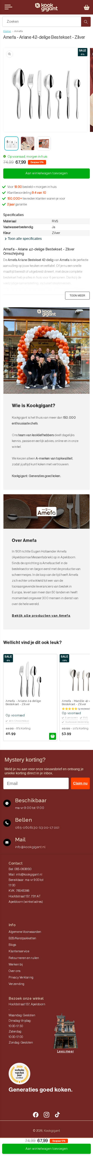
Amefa (18, 31)
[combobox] (46, 22)
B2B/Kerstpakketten (22, 938)
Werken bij (16, 964)
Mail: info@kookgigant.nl (25, 874)
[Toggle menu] (8, 7)
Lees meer (65, 1051)
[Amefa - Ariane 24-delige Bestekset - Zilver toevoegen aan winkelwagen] (52, 736)
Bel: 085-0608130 (20, 869)
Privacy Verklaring (21, 977)
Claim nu (80, 783)
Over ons (15, 971)
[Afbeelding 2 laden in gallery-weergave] (27, 143)
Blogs (12, 944)
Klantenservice (19, 951)
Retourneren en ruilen (24, 958)
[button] (87, 7)
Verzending (16, 984)
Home (7, 31)
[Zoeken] (86, 22)
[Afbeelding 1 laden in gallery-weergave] (11, 143)
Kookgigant (52, 1130)
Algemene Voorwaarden (25, 931)
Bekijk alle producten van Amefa (41, 616)
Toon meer (77, 295)
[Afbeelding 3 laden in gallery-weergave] (44, 143)
